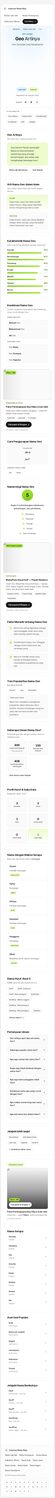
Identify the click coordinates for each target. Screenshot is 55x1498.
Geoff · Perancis (24, 989)
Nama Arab (26, 1460)
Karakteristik (41, 116)
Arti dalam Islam (29, 1137)
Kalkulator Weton (12, 21)
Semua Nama (41, 1455)
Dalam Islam (27, 116)
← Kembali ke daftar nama (20, 1149)
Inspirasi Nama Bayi (17, 8)
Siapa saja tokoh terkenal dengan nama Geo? (25, 1069)
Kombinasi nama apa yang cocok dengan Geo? (25, 1092)
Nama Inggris (35, 1465)
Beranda (16, 29)
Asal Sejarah (38, 170)
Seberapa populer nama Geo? (24, 1050)
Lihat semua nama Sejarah (20, 775)
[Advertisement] (27, 67)
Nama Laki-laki (11, 15)
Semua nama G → (16, 1018)
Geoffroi (37, 1011)
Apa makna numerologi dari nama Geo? (26, 1103)
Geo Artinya (13, 116)
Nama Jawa (38, 1460)
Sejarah (33, 89)
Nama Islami (23, 1465)
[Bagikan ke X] (37, 102)
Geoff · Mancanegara (17, 994)
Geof (11, 989)
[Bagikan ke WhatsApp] (31, 102)
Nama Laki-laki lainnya (18, 170)
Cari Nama (30, 21)
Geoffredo (35, 994)
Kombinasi (12, 122)
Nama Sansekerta (12, 1470)
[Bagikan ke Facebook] (25, 102)
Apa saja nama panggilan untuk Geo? (24, 1081)
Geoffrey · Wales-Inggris (19, 1000)
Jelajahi (32, 122)
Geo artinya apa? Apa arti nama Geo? (24, 1039)
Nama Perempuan (30, 15)
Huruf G (35, 1143)
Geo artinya (13, 1137)
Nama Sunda (10, 1465)
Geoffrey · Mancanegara (19, 1005)
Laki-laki (22, 89)
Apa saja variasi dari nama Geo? (25, 1059)
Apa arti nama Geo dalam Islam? (25, 1114)
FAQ (22, 122)
